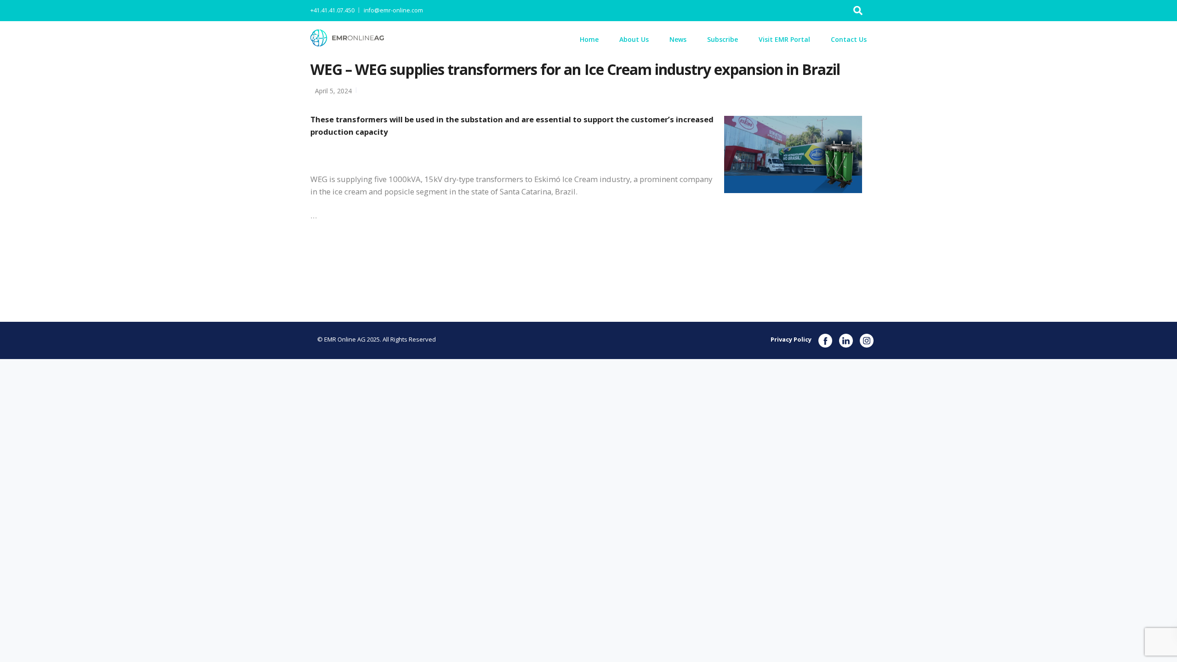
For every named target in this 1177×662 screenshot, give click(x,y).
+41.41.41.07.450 (332, 10)
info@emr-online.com (393, 10)
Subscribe (722, 39)
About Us (634, 39)
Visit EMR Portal (784, 39)
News (677, 39)
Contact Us (849, 39)
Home (589, 39)
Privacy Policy (791, 339)
